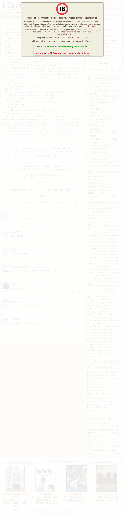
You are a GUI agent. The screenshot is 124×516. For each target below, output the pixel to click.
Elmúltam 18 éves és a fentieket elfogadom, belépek (62, 46)
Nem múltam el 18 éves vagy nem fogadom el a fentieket (62, 53)
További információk (82, 32)
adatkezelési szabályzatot (78, 37)
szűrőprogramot (92, 26)
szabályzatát (58, 37)
